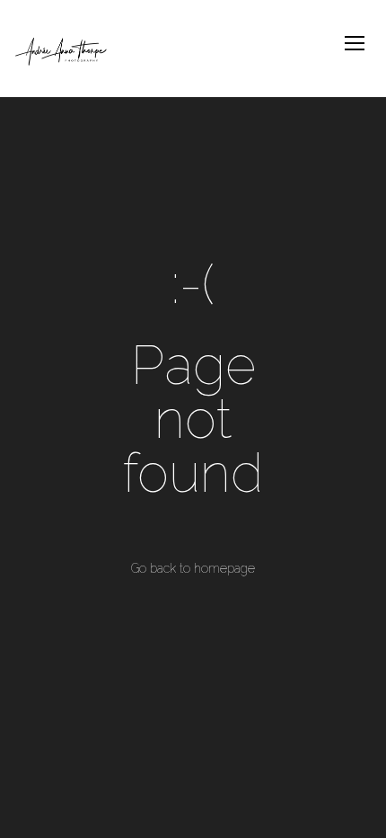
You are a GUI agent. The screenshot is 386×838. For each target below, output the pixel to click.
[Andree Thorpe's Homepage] (64, 48)
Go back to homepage (193, 568)
